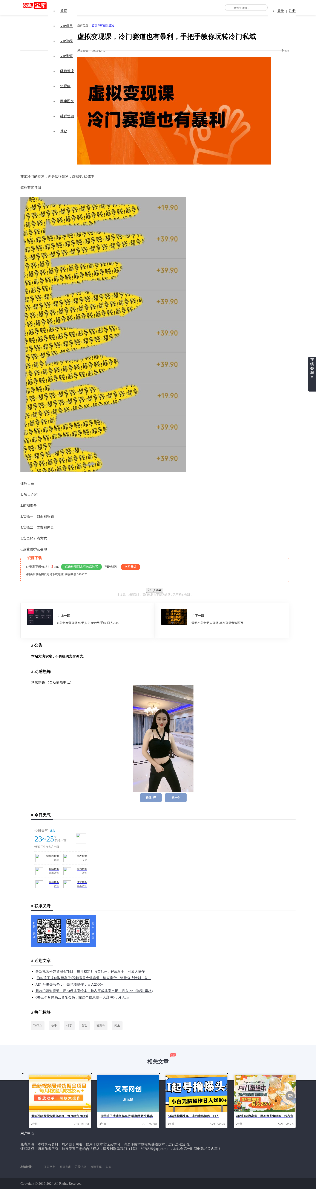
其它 (63, 131)
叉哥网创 (49, 1166)
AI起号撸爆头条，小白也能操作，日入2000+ (69, 984)
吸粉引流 (67, 71)
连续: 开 (151, 797)
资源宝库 (96, 1166)
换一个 (176, 797)
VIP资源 (66, 56)
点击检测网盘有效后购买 (81, 566)
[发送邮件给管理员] (290, 1099)
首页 (63, 11)
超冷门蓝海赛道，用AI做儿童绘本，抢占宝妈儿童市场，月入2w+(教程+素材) (94, 991)
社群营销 (67, 116)
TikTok (37, 1025)
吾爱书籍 (80, 1166)
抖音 (69, 1025)
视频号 (101, 1025)
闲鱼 (117, 1025)
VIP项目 (66, 26)
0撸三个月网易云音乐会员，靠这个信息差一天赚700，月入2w (82, 997)
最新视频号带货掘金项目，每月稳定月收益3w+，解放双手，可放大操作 (90, 971)
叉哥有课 (65, 1166)
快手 (54, 1025)
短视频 (65, 86)
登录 (280, 11)
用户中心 (27, 1133)
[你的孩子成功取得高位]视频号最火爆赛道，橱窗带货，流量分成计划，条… (93, 978)
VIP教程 (66, 41)
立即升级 (130, 566)
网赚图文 (67, 101)
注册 (292, 11)
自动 (84, 1025)
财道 (109, 1166)
